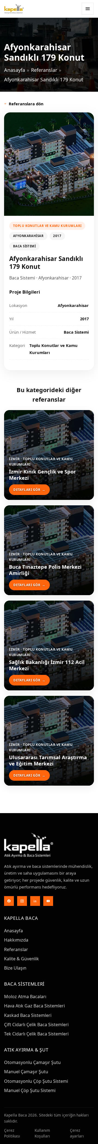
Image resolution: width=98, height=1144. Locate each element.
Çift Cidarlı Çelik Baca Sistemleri (36, 1025)
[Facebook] (9, 901)
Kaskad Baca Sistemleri (27, 1015)
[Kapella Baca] (14, 9)
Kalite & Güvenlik (21, 959)
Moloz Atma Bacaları (25, 997)
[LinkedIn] (35, 901)
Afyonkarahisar (28, 236)
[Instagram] (22, 901)
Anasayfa (14, 70)
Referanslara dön (26, 103)
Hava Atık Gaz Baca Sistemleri (34, 1006)
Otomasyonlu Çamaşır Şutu (32, 1062)
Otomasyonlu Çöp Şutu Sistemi (36, 1081)
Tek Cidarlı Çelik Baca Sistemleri (36, 1034)
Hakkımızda (16, 940)
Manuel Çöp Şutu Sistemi (30, 1090)
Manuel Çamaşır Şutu (26, 1072)
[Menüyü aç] (88, 9)
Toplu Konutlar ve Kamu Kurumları (47, 226)
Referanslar (44, 70)
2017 (57, 236)
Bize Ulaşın (15, 968)
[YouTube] (48, 901)
